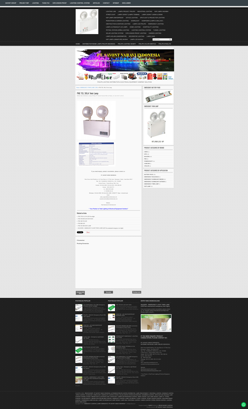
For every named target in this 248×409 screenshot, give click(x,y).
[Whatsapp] (243, 404)
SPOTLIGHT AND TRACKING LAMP (163, 395)
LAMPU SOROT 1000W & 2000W (152, 14)
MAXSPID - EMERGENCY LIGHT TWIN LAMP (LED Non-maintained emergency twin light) (100, 228)
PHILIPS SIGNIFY (89, 393)
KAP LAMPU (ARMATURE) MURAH (117, 39)
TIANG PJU (45, 3)
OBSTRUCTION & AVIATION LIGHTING (118, 24)
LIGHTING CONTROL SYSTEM (80, 3)
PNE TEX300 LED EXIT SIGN (85, 218)
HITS (145, 154)
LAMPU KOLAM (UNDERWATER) (116, 36)
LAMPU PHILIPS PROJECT (142, 393)
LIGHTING (35, 3)
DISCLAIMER (126, 3)
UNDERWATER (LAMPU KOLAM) (89, 400)
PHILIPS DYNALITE (165, 44)
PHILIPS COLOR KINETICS (147, 44)
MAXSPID (147, 156)
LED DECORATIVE (86, 398)
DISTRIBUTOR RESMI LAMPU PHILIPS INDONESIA (99, 44)
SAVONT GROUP (10, 3)
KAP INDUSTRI (137, 395)
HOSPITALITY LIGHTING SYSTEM (110, 395)
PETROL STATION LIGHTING (154, 398)
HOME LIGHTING (135, 27)
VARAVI (150, 405)
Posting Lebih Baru (80, 293)
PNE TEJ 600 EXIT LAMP (84, 225)
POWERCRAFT (148, 161)
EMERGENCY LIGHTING (156, 24)
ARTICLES (96, 3)
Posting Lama (136, 292)
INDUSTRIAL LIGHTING (144, 11)
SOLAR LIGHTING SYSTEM (114, 33)
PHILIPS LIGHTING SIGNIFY (127, 44)
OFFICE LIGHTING (132, 17)
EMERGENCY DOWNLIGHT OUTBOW (154, 181)
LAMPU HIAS (151, 36)
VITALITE (146, 166)
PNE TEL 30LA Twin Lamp (87, 93)
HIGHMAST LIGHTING (168, 393)
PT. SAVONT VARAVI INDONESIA (164, 407)
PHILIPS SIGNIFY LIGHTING (166, 405)
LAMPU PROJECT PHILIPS (126, 11)
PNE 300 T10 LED (82, 221)
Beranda (108, 292)
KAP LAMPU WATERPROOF (115, 17)
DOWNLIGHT (135, 21)
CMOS (146, 152)
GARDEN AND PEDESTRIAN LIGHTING (127, 396)
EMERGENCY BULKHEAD (151, 177)
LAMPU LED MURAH (136, 39)
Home (78, 44)
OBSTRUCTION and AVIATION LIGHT (100, 396)
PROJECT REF (24, 3)
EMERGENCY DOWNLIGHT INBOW (153, 179)
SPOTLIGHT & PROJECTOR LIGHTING (152, 17)
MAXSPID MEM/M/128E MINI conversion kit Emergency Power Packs (94, 357)
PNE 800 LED (81, 223)
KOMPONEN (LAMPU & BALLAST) (152, 21)
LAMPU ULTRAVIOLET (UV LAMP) (116, 27)
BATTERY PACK (148, 174)
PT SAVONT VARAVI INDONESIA (102, 393)
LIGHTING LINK (111, 11)
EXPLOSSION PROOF (60, 3)
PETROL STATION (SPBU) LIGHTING (117, 30)
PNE (96, 87)
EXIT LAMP (147, 186)
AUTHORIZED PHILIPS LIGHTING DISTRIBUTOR (123, 393)
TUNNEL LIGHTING (159, 30)
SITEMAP (116, 3)
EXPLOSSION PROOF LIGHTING (136, 33)
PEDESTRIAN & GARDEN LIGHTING (117, 21)
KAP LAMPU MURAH (152, 396)
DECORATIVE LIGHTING (136, 36)
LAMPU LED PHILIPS (139, 24)
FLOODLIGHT (89, 395)
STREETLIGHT (110, 14)
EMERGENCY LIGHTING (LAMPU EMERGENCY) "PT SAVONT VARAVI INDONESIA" (105, 403)
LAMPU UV (161, 396)
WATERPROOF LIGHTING (148, 395)
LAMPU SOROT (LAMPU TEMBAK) (129, 14)
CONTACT (106, 3)
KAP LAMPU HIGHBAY (161, 11)
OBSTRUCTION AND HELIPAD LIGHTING (101, 398)
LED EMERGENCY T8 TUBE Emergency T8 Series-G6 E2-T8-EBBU (94, 305)
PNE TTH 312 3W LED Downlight (86, 216)
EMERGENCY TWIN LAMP (87, 87)
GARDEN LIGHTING (155, 33)
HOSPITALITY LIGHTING (151, 27)
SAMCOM (147, 163)
